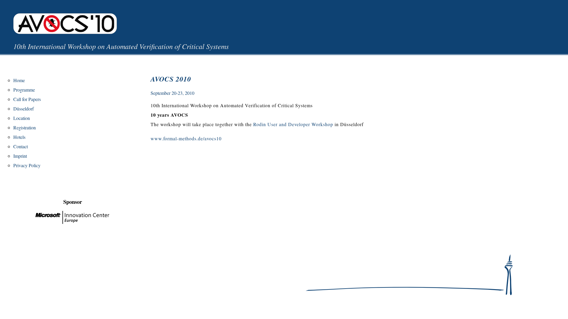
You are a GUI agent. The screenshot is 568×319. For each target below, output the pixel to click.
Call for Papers (27, 99)
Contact (20, 146)
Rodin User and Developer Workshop (293, 124)
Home (19, 80)
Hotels (19, 137)
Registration (24, 127)
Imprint (20, 156)
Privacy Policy (27, 165)
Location (21, 118)
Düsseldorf (23, 108)
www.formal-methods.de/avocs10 (186, 138)
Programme (24, 90)
